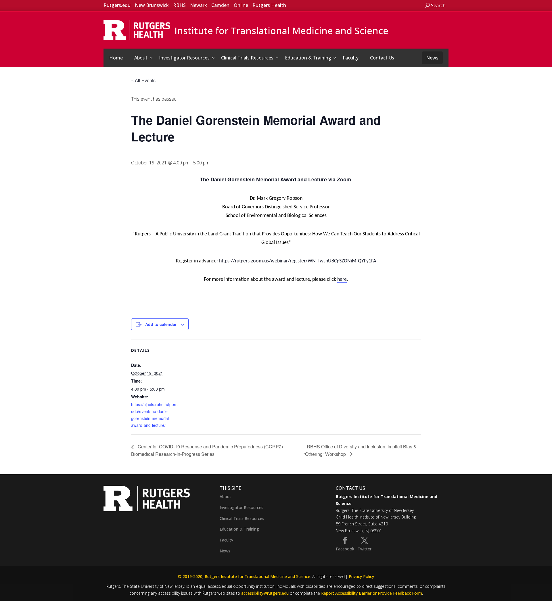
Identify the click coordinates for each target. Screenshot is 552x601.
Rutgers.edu (117, 5)
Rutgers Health (269, 5)
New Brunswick (152, 5)
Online (241, 5)
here (342, 279)
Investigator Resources (184, 58)
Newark (198, 5)
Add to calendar (161, 324)
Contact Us (382, 58)
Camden (220, 5)
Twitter (364, 549)
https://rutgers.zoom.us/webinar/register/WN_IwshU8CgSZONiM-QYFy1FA (297, 261)
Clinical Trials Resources (247, 58)
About (140, 58)
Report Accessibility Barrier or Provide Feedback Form (371, 593)
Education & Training (308, 58)
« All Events (143, 80)
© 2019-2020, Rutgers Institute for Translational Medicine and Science (244, 576)
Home (116, 58)
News (432, 58)
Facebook (345, 549)
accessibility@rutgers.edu (265, 593)
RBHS (179, 5)
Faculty (351, 58)
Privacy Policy (361, 576)
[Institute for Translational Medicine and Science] (136, 29)
